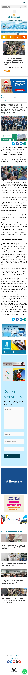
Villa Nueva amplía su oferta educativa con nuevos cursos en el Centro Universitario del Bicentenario (13, 62)
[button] (14, 11)
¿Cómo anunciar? (14, 660)
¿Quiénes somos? (15, 661)
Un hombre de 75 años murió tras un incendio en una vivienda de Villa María (13, 603)
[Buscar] (18, 34)
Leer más (7, 73)
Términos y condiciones (14, 658)
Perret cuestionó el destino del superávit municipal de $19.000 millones (13, 550)
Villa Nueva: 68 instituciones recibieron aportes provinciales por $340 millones (13, 585)
